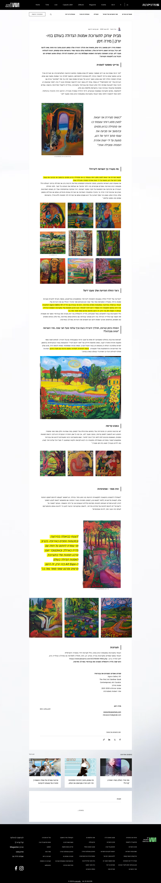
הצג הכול (31, 754)
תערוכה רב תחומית (45, 859)
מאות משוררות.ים (68, 840)
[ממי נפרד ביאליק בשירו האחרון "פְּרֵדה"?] (116, 767)
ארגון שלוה (92, 840)
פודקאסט (20, 849)
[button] (51, 14)
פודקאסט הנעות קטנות (130, 854)
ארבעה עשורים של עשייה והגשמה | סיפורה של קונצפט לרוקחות (45, 781)
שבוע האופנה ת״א (110, 836)
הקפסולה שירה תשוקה (66, 836)
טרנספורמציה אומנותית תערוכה (64, 859)
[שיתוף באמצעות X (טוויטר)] (115, 740)
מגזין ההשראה (133, 845)
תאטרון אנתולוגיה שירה (66, 850)
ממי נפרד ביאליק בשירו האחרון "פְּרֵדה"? (118, 781)
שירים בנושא (69, 845)
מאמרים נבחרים (127, 14)
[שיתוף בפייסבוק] (120, 740)
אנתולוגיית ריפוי (70, 14)
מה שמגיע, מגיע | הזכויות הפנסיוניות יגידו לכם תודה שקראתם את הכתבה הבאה (81, 782)
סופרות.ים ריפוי (110, 863)
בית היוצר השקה (90, 863)
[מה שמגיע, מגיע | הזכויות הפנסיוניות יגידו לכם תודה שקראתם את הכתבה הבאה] (80, 767)
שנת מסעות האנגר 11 (109, 859)
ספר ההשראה (133, 867)
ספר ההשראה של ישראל (110, 14)
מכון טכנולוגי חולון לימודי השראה (127, 863)
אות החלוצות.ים (90, 836)
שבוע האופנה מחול (89, 845)
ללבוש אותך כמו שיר (109, 854)
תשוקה (49, 845)
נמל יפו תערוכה (46, 836)
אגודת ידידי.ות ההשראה (130, 859)
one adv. (78, 879)
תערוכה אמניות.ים (68, 854)
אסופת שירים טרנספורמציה (87, 854)
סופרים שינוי (111, 867)
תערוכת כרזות (47, 854)
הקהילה (96, 14)
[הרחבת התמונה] (108, 215)
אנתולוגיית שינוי (84, 14)
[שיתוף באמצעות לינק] (104, 740)
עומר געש (48, 850)
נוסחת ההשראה (90, 867)
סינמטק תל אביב (110, 845)
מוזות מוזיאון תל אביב (45, 840)
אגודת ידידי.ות (18, 854)
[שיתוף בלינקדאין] (109, 740)
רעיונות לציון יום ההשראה (108, 850)
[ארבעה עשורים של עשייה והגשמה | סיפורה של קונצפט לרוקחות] (45, 767)
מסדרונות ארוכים (68, 863)
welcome (48, 863)
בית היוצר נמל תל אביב (88, 859)
